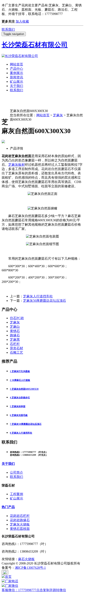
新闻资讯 (16, 77)
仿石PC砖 (17, 318)
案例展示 (16, 73)
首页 (8, 576)
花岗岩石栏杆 (20, 515)
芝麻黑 (15, 339)
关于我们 (16, 86)
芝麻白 (15, 326)
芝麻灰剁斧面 (17, 406)
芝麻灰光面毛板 (19, 415)
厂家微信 (11, 585)
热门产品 (8, 507)
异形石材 (16, 348)
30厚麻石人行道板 (20, 380)
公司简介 (16, 472)
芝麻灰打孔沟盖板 (20, 371)
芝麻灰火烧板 (20, 524)
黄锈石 (15, 331)
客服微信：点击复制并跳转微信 (34, 590)
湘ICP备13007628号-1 (30, 567)
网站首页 (16, 64)
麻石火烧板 (26, 559)
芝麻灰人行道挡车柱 (38, 296)
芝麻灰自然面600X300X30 (24, 389)
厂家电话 (11, 581)
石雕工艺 (16, 352)
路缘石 (15, 335)
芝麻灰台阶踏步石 (20, 397)
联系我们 (8, 29)
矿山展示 (16, 81)
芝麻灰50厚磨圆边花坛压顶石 (44, 300)
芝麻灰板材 (16, 164)
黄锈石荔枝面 (20, 528)
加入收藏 (22, 21)
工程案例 (16, 494)
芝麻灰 (58, 115)
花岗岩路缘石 (20, 520)
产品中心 (16, 68)
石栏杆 (15, 344)
